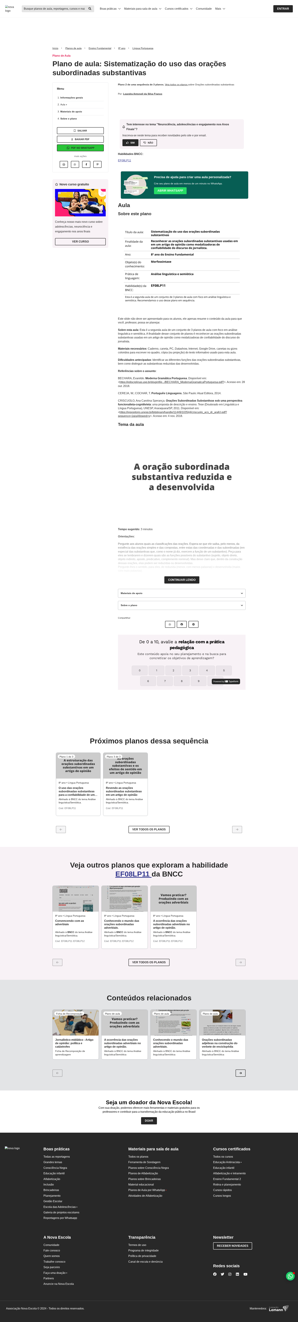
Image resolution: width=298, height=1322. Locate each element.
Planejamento (52, 1195)
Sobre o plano (68, 118)
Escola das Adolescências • (60, 1206)
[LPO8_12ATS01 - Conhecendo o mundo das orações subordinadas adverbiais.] (125, 899)
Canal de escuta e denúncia (145, 1261)
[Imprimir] (64, 164)
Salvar (82, 130)
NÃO (150, 142)
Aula (63, 104)
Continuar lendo (182, 579)
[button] (241, 1073)
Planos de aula (73, 48)
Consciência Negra (55, 1167)
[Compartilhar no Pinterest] (97, 164)
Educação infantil (54, 1173)
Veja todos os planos (176, 84)
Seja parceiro (51, 1267)
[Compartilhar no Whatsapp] (75, 164)
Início (55, 48)
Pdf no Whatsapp (82, 147)
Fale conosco (51, 1250)
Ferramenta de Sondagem (144, 1162)
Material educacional (141, 1184)
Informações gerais (71, 97)
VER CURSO (80, 241)
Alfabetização (51, 1179)
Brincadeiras (51, 1190)
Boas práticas (108, 8)
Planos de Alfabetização (143, 1173)
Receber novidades (232, 1245)
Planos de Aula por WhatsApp (147, 1190)
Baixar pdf (82, 139)
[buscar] (90, 8)
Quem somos (51, 1256)
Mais (218, 8)
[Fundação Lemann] (279, 1308)
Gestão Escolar (52, 1201)
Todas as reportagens (56, 1156)
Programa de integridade (143, 1250)
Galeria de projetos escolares (61, 1212)
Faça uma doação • (55, 1272)
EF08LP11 (124, 160)
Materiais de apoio (71, 111)
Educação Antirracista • (227, 1162)
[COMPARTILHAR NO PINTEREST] (193, 624)
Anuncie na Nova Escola (58, 1283)
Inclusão (48, 1184)
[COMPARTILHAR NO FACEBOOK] (182, 624)
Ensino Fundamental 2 (227, 1179)
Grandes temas (52, 1162)
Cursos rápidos (222, 1190)
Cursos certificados (177, 8)
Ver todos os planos (149, 829)
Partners (48, 1278)
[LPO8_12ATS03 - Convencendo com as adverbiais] (76, 899)
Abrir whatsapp (170, 190)
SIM (132, 142)
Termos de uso (137, 1245)
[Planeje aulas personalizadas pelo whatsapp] (290, 1276)
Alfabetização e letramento (229, 1173)
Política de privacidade (142, 1256)
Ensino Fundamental (100, 48)
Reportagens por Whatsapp (60, 1217)
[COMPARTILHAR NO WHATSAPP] (170, 624)
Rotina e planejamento (227, 1184)
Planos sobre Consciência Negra (148, 1167)
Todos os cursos (223, 1156)
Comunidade (204, 8)
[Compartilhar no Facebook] (86, 164)
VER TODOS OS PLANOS (149, 962)
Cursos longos (222, 1195)
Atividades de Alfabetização (145, 1195)
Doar (149, 1120)
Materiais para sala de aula (141, 8)
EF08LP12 (79, 941)
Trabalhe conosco (54, 1261)
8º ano (121, 48)
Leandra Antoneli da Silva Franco (142, 93)
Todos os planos (138, 1156)
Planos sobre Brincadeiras (144, 1179)
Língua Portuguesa (142, 48)
